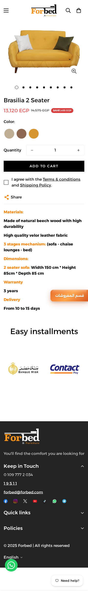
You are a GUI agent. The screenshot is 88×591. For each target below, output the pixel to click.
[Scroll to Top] (79, 565)
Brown (21, 134)
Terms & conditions (61, 179)
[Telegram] (64, 501)
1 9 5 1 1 (10, 483)
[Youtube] (35, 501)
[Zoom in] (73, 71)
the (27, 453)
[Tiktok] (45, 501)
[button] (78, 10)
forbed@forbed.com (23, 492)
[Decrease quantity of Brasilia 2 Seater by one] (32, 150)
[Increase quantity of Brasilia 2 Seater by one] (78, 150)
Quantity (12, 150)
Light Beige (9, 134)
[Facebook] (6, 501)
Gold (34, 134)
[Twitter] (25, 501)
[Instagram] (15, 501)
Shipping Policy (35, 185)
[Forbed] (44, 10)
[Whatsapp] (54, 501)
